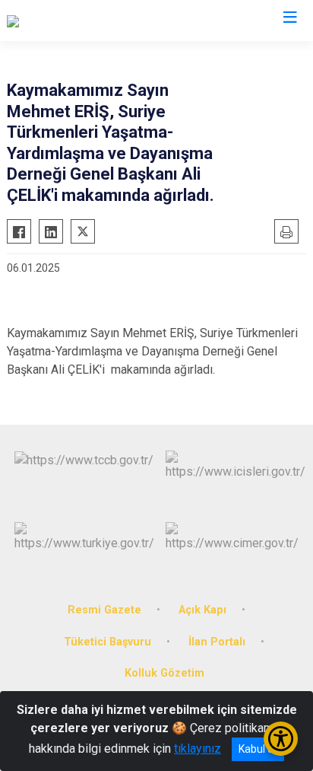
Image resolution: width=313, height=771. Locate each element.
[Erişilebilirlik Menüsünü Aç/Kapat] (281, 739)
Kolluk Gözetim (164, 673)
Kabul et (258, 749)
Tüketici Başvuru (107, 642)
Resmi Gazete (104, 610)
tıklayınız (197, 748)
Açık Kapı (202, 610)
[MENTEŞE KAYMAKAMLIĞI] (79, 20)
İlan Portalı (216, 642)
